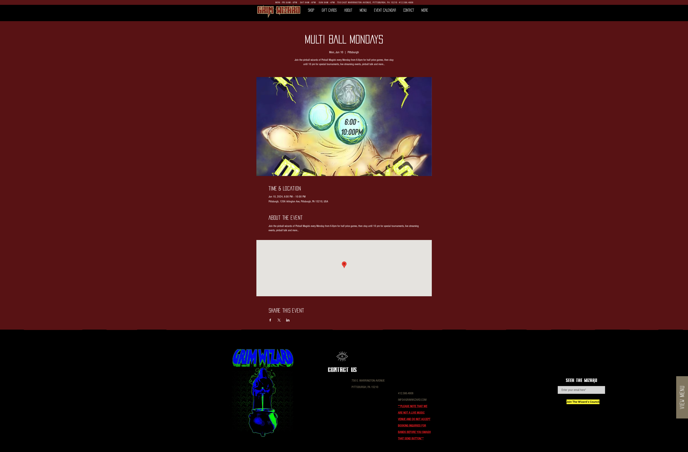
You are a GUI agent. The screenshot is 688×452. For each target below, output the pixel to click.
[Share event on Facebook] (270, 320)
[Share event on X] (279, 320)
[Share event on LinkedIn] (288, 320)
